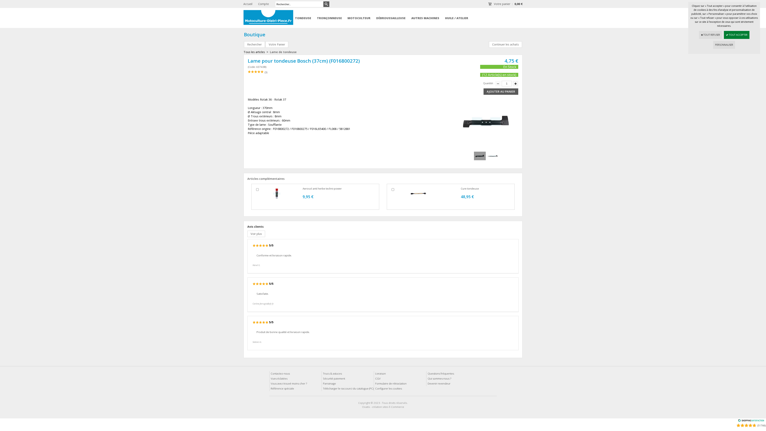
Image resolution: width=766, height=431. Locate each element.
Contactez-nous (280, 373)
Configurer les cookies (388, 388)
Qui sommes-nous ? (439, 378)
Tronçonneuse (329, 18)
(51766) (761, 425)
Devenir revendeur (439, 383)
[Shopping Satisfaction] (751, 421)
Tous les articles (254, 52)
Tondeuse (303, 18)
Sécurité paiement (334, 378)
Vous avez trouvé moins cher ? (289, 383)
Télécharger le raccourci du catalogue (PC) (348, 388)
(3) (266, 72)
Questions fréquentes (441, 373)
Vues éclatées (279, 378)
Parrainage (329, 383)
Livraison (380, 373)
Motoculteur (358, 18)
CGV (378, 378)
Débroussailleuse (391, 18)
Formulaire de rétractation (391, 383)
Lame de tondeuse (283, 52)
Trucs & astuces (332, 373)
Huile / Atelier (456, 18)
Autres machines (425, 18)
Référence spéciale (282, 388)
